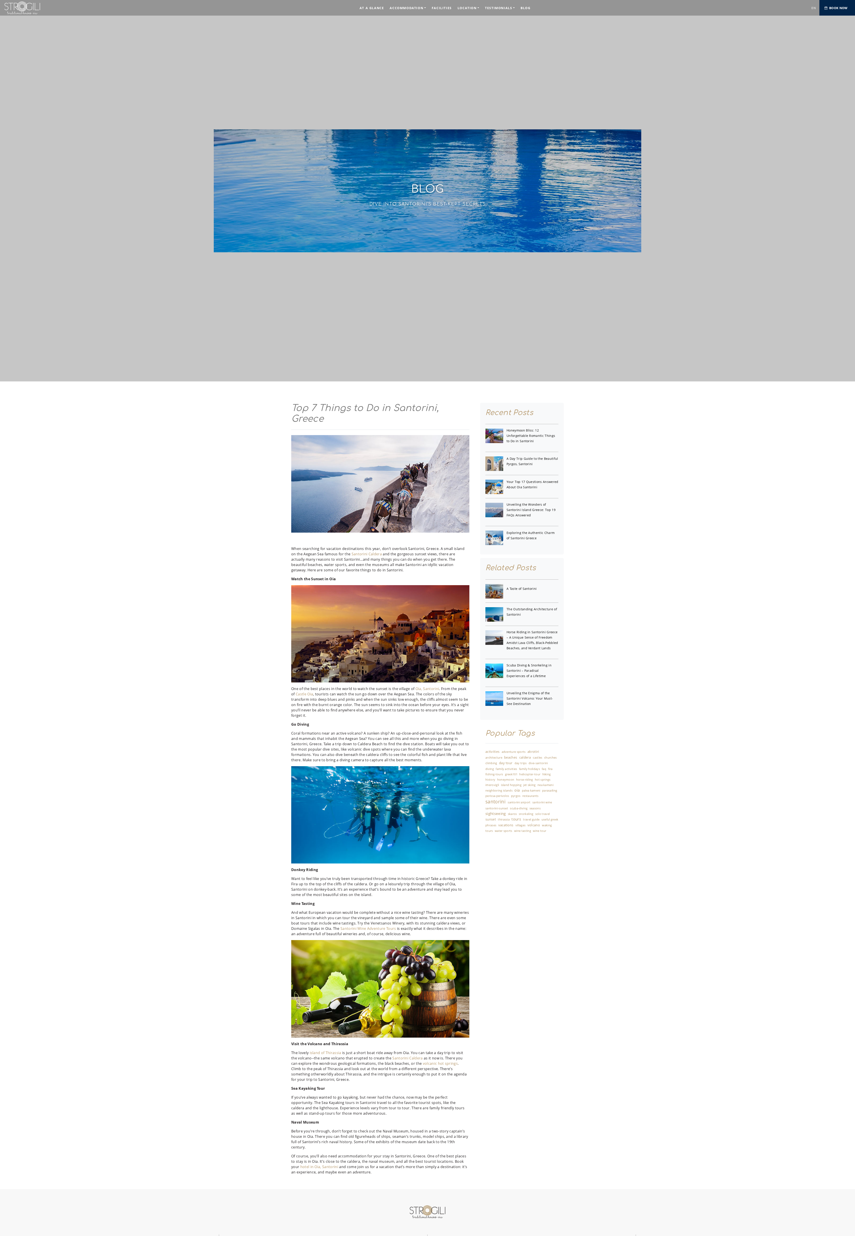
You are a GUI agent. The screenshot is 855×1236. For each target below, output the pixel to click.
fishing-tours (494, 774)
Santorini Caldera (367, 554)
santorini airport (519, 802)
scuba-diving (518, 808)
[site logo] (34, 8)
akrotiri (533, 751)
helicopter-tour (529, 774)
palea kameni (531, 791)
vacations (505, 825)
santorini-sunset (496, 808)
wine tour (539, 831)
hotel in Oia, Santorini (319, 1166)
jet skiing (529, 785)
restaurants (530, 796)
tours (516, 819)
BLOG (525, 8)
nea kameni (545, 785)
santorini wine (542, 802)
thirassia (504, 820)
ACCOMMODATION (406, 8)
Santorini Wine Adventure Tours (368, 928)
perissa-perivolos (497, 796)
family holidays (529, 769)
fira (550, 769)
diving (489, 769)
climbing (491, 763)
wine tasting (522, 831)
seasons (535, 808)
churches (550, 758)
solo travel (542, 814)
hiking (546, 774)
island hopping (511, 785)
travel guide (531, 820)
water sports (503, 831)
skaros (512, 814)
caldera (525, 757)
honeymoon (505, 780)
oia (517, 790)
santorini (495, 802)
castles (537, 758)
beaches (510, 757)
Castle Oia (304, 694)
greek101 (511, 774)
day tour (506, 763)
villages (520, 825)
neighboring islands (499, 791)
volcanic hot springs (440, 1063)
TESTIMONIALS (498, 8)
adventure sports (514, 752)
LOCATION (467, 8)
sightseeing (495, 813)
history (490, 780)
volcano (533, 825)
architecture (493, 758)
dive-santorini (538, 763)
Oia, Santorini (426, 688)
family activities (506, 769)
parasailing (549, 791)
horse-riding (524, 780)
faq (544, 769)
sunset (490, 819)
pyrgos (516, 796)
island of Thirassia (325, 1052)
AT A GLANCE (372, 8)
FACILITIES (442, 8)
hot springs (543, 780)
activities (492, 751)
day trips (521, 763)
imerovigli (492, 785)
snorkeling (526, 814)
